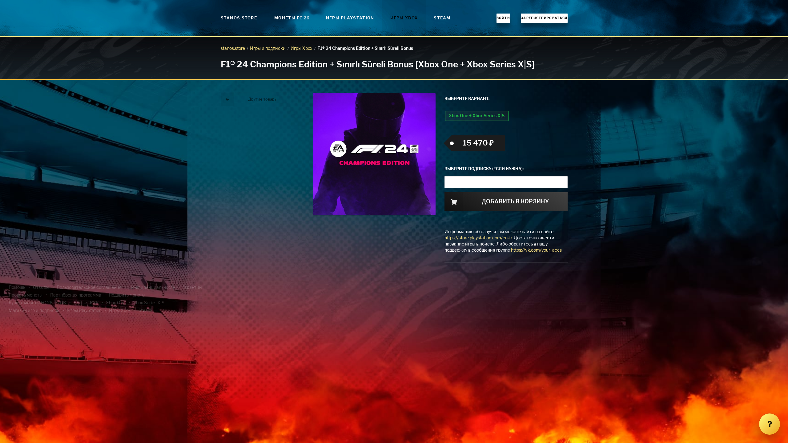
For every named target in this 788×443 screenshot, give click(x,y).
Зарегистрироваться (544, 18)
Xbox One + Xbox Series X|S (477, 116)
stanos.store (233, 48)
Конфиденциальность (152, 287)
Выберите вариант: (466, 99)
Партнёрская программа (75, 295)
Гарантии (192, 287)
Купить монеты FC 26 (30, 303)
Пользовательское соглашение (89, 287)
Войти (503, 18)
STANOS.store (239, 18)
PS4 (78, 303)
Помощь (17, 287)
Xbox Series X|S (148, 303)
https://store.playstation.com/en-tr (478, 238)
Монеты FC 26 (292, 18)
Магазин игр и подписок (34, 311)
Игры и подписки (268, 48)
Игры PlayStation (350, 18)
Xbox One (115, 303)
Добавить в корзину (515, 202)
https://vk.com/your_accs (536, 250)
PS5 (94, 303)
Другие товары (262, 100)
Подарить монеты (127, 295)
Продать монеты (25, 295)
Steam (442, 18)
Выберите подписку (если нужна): (484, 169)
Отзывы (41, 287)
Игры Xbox (404, 18)
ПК (63, 303)
